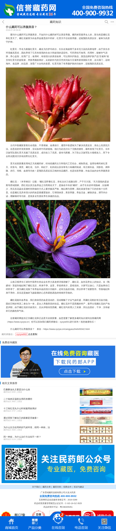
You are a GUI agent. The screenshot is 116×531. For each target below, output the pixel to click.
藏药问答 (57, 487)
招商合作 (67, 487)
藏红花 (13, 300)
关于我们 (36, 487)
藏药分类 (46, 487)
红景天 (13, 49)
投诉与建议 (79, 487)
